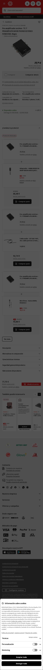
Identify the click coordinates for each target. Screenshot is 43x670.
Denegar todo (21, 664)
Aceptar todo (21, 657)
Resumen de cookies (31, 633)
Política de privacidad (8, 633)
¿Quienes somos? (19, 633)
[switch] (35, 644)
